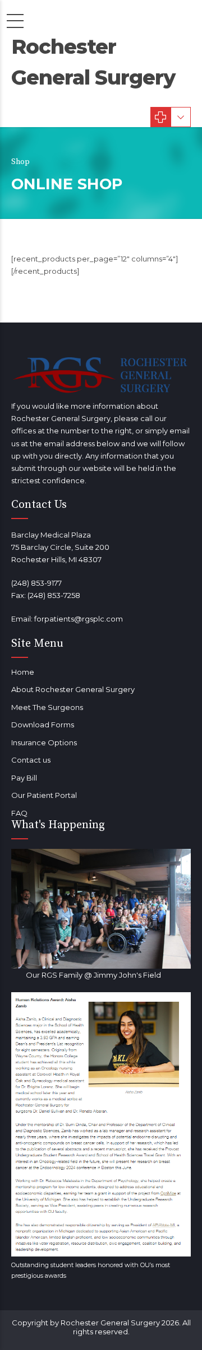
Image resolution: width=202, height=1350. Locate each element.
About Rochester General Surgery (73, 689)
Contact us (30, 759)
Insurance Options (44, 742)
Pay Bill (24, 777)
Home (22, 671)
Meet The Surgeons (47, 707)
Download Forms (42, 724)
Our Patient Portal (44, 795)
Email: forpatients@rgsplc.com (67, 618)
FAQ (19, 813)
